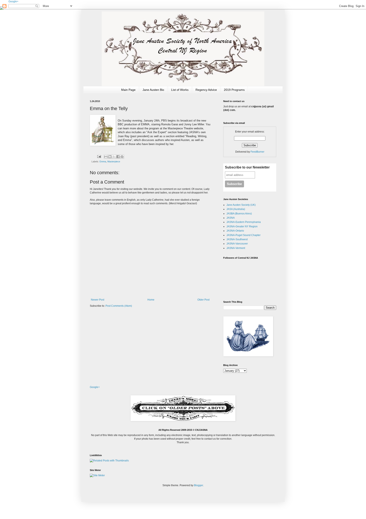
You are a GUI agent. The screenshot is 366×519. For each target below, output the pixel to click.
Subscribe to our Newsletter (247, 167)
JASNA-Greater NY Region (242, 226)
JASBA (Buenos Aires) (239, 213)
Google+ (13, 1)
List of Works (180, 89)
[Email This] (106, 157)
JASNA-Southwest (237, 239)
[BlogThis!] (110, 157)
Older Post (203, 299)
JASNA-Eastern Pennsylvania (243, 222)
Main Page (128, 89)
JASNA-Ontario (235, 230)
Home (150, 299)
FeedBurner (257, 151)
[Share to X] (114, 157)
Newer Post (97, 299)
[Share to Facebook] (118, 157)
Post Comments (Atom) (118, 305)
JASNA (230, 217)
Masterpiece (113, 161)
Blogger (198, 485)
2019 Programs (234, 89)
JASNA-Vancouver (237, 243)
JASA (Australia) (235, 209)
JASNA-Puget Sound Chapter (243, 235)
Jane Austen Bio (153, 89)
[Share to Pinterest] (122, 157)
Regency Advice (206, 89)
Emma (103, 161)
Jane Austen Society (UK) (241, 204)
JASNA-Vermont (235, 248)
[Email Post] (99, 156)
